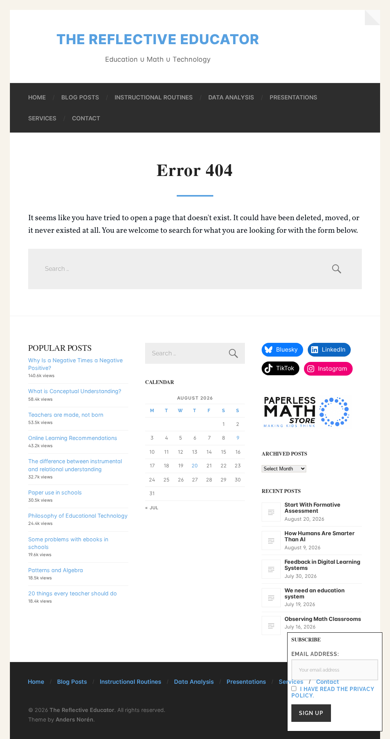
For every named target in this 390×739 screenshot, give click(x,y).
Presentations (293, 97)
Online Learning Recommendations (72, 438)
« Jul (152, 507)
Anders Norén (74, 719)
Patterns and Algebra (55, 570)
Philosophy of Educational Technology (78, 515)
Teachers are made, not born (65, 414)
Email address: (315, 654)
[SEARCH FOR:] (195, 269)
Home (37, 97)
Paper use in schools (55, 492)
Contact (86, 118)
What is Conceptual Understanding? (74, 391)
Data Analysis (231, 97)
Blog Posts (80, 97)
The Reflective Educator (157, 39)
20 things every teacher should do (72, 593)
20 (195, 465)
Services (42, 118)
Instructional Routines (154, 97)
